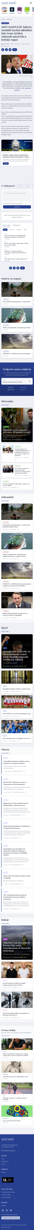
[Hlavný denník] (8, 3)
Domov (3, 19)
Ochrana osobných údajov (8, 1192)
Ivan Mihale (26, 457)
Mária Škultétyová (19, 792)
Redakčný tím (5, 1161)
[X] (6, 49)
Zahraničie (9, 19)
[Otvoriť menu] (31, 3)
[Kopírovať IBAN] (29, 381)
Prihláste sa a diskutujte (24, 186)
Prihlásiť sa (17, 207)
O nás (2, 1158)
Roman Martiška (18, 771)
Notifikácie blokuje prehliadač (11, 1218)
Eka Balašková (15, 987)
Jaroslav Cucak (14, 588)
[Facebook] (2, 49)
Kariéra (3, 1164)
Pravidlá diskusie (6, 1197)
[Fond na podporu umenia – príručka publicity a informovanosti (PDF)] (8, 1180)
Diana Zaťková (13, 741)
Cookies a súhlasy (6, 1194)
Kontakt (3, 1205)
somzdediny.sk (27, 1032)
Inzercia (3, 1172)
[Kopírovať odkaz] (14, 49)
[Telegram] (10, 49)
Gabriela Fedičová (16, 691)
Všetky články (5, 405)
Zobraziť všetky (5, 1035)
